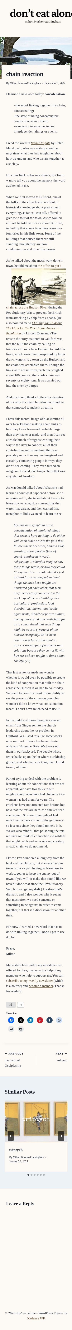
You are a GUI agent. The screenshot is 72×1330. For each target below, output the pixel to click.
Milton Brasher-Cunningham (25, 83)
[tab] (28, 1175)
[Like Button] (11, 1005)
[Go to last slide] (11, 1136)
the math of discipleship (14, 1059)
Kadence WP (36, 1318)
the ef (42, 266)
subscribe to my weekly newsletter (29, 981)
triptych (16, 1150)
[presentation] (36, 1121)
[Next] (61, 1136)
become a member (41, 986)
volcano (61, 1057)
